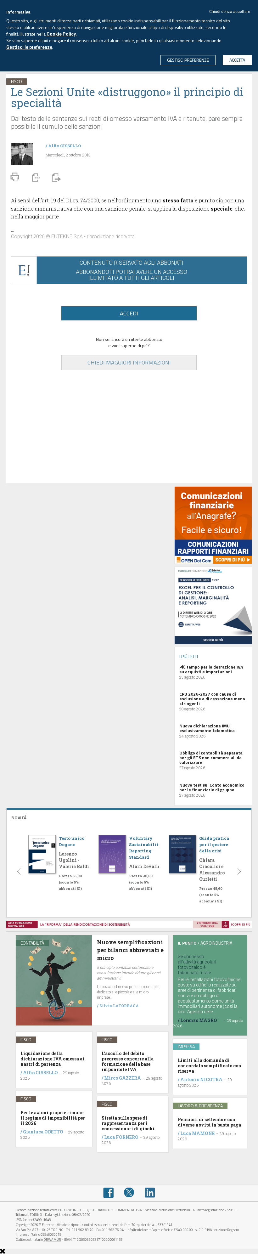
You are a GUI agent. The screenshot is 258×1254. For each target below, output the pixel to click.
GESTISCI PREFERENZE (188, 60)
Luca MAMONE (197, 1133)
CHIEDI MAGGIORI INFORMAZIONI (129, 362)
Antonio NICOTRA (201, 1079)
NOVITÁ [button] (18, 817)
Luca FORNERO (121, 1137)
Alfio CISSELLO (64, 146)
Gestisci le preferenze (29, 47)
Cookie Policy (61, 34)
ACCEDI (129, 313)
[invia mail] (55, 177)
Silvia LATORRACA (119, 1005)
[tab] (129, 817)
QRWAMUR (52, 1239)
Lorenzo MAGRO (198, 1020)
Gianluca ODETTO (43, 1132)
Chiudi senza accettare (229, 11)
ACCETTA (237, 60)
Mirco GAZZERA (122, 1078)
